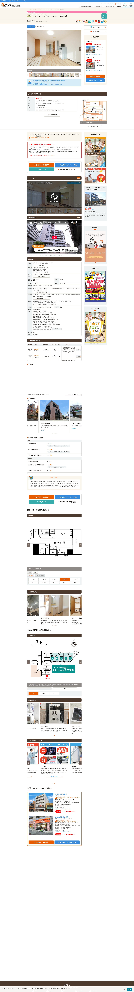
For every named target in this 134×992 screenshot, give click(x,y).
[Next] (80, 417)
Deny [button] (124, 989)
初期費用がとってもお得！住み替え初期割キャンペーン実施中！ (14, 0)
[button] (31, 74)
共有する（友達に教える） (68, 169)
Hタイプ (54, 582)
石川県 (39, 9)
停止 (35, 572)
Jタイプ (75, 582)
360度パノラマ (96, 27)
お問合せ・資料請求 (42, 165)
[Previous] (28, 417)
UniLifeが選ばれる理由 (98, 6)
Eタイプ (75, 579)
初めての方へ (103, 4)
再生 (30, 572)
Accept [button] (129, 989)
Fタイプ (33, 582)
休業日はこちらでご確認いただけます (94, 54)
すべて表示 (30, 575)
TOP (28, 9)
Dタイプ (65, 579)
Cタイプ (54, 579)
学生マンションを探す (86, 6)
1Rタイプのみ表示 (40, 575)
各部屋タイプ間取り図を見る (93, 126)
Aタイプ (33, 579)
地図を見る (41, 265)
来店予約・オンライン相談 (68, 165)
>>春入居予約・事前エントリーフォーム (42, 155)
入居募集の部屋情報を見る (52, 114)
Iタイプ (65, 582)
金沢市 (41, 9)
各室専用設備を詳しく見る (41, 292)
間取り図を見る (41, 276)
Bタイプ (44, 579)
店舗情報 (119, 6)
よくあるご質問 (110, 4)
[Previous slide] (28, 49)
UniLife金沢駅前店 (90, 41)
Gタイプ (44, 582)
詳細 (79, 349)
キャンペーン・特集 (110, 6)
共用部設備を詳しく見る (41, 298)
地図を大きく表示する (73, 394)
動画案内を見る (96, 31)
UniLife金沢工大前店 (90, 57)
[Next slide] (80, 49)
